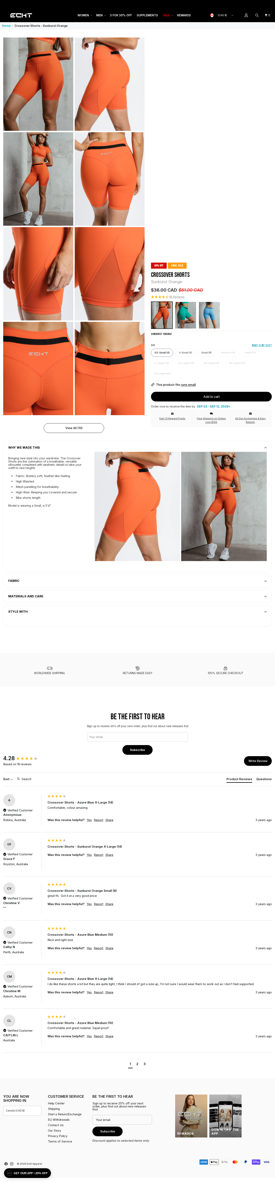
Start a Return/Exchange (65, 1114)
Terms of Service (60, 1141)
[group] (24, 758)
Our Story (54, 1130)
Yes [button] (89, 820)
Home (6, 25)
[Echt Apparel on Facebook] (6, 1164)
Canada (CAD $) (15, 1110)
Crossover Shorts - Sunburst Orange (41, 25)
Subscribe (137, 750)
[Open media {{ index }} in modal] (38, 84)
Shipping (238, 4)
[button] (84, 15)
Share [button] (109, 820)
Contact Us (56, 1125)
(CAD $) (222, 15)
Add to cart (211, 397)
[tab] (239, 780)
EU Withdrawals (59, 1120)
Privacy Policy (57, 1136)
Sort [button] (6, 779)
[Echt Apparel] (21, 15)
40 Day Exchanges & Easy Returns (250, 420)
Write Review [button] (257, 761)
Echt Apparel (34, 1163)
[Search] (257, 15)
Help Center (258, 4)
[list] (74, 226)
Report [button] (98, 820)
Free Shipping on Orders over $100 (211, 420)
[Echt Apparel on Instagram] (11, 1164)
